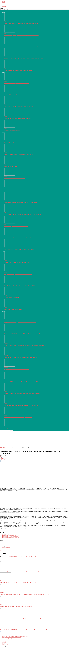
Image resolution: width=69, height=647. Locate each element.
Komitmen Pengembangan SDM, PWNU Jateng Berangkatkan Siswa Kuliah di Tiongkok (23, 46)
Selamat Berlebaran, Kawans (10, 166)
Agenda (5, 260)
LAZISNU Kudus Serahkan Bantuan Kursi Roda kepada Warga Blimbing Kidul (21, 405)
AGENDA (4, 4)
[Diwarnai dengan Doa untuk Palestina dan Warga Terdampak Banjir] (9, 414)
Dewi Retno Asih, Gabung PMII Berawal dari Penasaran (16, 226)
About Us (4, 641)
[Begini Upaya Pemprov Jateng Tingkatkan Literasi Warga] (9, 366)
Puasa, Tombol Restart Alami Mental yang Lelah (14, 178)
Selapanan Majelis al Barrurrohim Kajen (13, 309)
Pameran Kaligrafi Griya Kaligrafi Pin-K (13, 297)
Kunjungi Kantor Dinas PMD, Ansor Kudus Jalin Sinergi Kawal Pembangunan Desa (22, 393)
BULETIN (4, 6)
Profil (5, 200)
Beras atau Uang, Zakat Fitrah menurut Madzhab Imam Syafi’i (17, 118)
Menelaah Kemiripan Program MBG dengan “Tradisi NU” (16, 83)
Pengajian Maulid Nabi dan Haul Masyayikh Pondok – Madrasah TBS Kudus (20, 285)
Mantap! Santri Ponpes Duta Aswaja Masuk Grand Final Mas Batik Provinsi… (21, 202)
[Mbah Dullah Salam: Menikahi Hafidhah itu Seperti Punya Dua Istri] (9, 151)
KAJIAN (3, 2)
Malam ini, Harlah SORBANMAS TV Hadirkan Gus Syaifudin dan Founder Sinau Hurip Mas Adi (20, 556)
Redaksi (3, 643)
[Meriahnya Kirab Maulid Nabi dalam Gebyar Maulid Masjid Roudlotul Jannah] (9, 20)
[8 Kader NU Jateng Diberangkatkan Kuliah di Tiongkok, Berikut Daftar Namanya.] (9, 32)
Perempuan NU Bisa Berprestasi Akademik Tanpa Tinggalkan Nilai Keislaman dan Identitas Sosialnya (21, 555)
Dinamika (6, 320)
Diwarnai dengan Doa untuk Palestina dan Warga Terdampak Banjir (18, 417)
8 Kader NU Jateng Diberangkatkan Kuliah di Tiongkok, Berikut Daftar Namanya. (21, 35)
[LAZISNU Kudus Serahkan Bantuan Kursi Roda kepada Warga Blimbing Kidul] (9, 402)
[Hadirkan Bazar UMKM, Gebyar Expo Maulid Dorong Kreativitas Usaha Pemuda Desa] (9, 330)
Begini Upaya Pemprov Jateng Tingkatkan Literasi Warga (16, 369)
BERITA (3, 1)
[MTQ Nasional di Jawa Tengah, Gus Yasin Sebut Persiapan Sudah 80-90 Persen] (9, 319)
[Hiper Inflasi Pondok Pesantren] (9, 139)
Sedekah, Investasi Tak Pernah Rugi (12, 130)
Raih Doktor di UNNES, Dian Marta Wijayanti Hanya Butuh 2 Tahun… (19, 249)
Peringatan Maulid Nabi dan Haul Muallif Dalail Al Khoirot (16, 262)
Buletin (5, 379)
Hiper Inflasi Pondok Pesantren (11, 142)
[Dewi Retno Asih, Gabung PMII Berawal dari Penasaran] (9, 223)
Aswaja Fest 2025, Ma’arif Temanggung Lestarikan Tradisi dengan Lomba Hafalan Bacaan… (24, 381)
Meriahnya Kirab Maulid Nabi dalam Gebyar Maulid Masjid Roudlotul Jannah (21, 23)
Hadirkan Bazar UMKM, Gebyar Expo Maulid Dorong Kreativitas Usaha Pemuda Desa (22, 333)
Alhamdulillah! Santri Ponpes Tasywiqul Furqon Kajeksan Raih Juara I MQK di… (21, 237)
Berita (5, 21)
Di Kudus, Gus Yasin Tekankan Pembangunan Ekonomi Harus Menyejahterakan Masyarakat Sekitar (25, 345)
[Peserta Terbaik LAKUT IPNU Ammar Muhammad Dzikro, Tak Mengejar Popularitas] (9, 211)
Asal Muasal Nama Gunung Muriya (11, 94)
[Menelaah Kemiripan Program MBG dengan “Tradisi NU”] (9, 80)
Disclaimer (4, 642)
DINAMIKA (4, 5)
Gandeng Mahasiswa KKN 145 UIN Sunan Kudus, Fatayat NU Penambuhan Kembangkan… (24, 58)
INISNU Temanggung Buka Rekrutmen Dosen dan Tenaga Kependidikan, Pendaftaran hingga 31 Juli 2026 (22, 571)
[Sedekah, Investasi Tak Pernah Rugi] (9, 127)
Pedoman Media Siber (5, 644)
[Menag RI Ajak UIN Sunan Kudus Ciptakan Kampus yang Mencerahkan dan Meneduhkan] (9, 354)
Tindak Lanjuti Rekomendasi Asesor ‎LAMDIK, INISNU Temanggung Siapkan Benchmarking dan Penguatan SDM (24, 594)
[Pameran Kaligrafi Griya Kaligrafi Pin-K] (9, 294)
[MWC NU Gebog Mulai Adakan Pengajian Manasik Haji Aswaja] (9, 67)
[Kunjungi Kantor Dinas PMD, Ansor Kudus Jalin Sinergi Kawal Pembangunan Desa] (9, 390)
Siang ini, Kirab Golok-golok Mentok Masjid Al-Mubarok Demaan (18, 274)
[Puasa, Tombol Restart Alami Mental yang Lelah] (9, 175)
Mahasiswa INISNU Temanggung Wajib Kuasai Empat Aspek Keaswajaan (16, 606)
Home (1, 447)
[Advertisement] (34, 439)
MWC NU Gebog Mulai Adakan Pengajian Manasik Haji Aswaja (18, 70)
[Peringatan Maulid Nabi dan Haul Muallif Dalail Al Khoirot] (9, 259)
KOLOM (3, 3)
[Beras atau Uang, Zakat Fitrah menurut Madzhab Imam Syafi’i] (9, 115)
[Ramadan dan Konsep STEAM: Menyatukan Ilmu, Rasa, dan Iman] (9, 103)
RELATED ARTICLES (5, 558)
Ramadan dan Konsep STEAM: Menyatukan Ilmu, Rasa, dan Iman (18, 106)
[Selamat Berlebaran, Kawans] (9, 163)
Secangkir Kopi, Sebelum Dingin (11, 189)
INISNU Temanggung (6, 547)
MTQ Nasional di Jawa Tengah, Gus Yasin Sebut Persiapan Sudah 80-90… (20, 322)
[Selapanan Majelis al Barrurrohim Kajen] (9, 306)
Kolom (5, 140)
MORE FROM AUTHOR (15, 558)
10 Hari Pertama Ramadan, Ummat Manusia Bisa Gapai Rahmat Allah (19, 428)
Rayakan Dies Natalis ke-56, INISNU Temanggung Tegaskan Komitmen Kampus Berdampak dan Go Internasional (24, 629)
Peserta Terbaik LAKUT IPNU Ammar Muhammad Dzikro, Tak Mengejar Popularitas (22, 214)
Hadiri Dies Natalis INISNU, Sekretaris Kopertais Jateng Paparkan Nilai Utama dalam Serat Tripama (21, 618)
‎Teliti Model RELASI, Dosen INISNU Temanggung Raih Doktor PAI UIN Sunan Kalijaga (19, 582)
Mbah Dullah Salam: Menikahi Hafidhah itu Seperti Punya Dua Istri (18, 154)
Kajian (5, 81)
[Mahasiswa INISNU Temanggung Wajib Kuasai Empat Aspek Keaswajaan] (5, 603)
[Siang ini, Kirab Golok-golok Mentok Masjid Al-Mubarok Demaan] (9, 271)
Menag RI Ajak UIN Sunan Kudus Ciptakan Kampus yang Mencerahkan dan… (21, 357)
